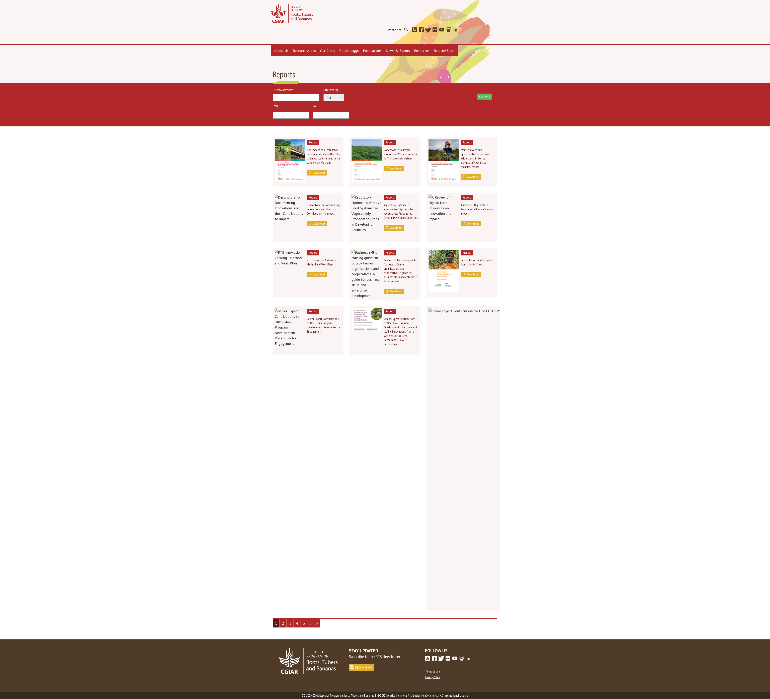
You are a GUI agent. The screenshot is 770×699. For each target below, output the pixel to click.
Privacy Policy (432, 677)
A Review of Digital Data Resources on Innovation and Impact (477, 209)
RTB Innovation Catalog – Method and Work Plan (321, 262)
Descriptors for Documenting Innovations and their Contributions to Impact (323, 209)
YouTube (443, 29)
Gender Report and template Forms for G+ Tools (477, 262)
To (314, 106)
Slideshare (449, 29)
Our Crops (327, 50)
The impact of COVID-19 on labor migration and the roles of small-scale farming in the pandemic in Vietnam (323, 156)
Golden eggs (349, 50)
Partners (394, 29)
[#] (406, 30)
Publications (372, 50)
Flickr (436, 29)
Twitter (429, 29)
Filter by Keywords (283, 90)
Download (319, 172)
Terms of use (432, 672)
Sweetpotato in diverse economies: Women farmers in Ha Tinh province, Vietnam (401, 154)
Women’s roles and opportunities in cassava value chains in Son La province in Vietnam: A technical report (475, 158)
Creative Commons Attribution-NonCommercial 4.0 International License (427, 695)
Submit (484, 97)
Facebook (422, 29)
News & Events (398, 50)
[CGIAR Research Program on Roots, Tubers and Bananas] (292, 13)
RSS (415, 29)
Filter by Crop (330, 90)
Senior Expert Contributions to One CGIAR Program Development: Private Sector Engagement (323, 325)
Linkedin (456, 29)
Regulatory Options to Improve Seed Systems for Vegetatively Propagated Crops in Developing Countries (401, 211)
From (276, 106)
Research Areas (304, 50)
